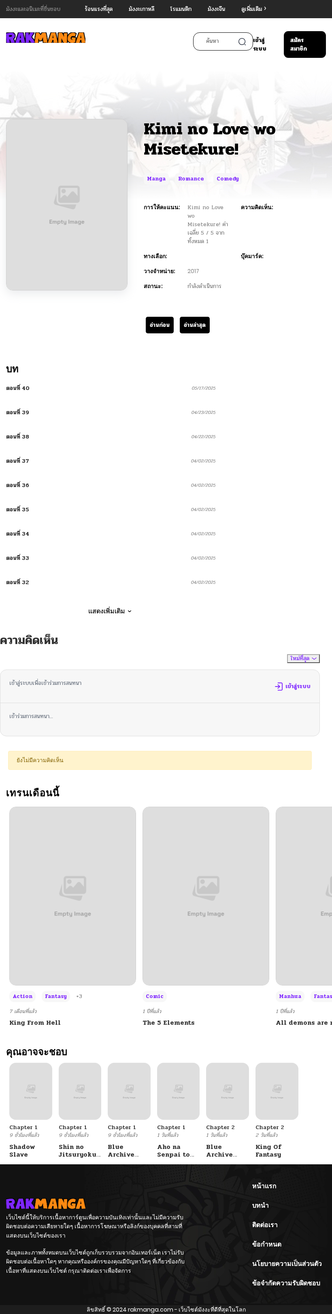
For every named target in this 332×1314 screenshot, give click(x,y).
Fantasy (56, 996)
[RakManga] (45, 41)
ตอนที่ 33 (17, 558)
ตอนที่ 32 (17, 582)
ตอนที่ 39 (17, 412)
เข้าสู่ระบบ (259, 44)
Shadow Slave (22, 1150)
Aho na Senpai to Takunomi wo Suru (174, 1158)
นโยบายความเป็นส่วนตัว (287, 1263)
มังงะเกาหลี (141, 9)
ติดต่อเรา (265, 1224)
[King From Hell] (73, 895)
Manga (156, 179)
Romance (191, 179)
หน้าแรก (264, 1186)
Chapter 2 (220, 1127)
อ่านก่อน (160, 325)
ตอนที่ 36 (17, 485)
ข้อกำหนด (266, 1244)
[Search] (242, 42)
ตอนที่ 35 (17, 509)
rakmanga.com (150, 1310)
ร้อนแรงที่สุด (99, 9)
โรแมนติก (181, 9)
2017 (193, 271)
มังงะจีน (216, 9)
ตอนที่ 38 (17, 436)
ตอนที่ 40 (18, 388)
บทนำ (260, 1205)
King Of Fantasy (268, 1150)
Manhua (290, 996)
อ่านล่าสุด (195, 325)
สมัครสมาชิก (298, 44)
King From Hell (35, 1022)
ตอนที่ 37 (17, 461)
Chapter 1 (23, 1127)
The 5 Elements (169, 1022)
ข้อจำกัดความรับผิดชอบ (286, 1283)
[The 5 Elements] (206, 895)
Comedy (228, 179)
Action (22, 996)
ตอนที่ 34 (17, 534)
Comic (155, 996)
